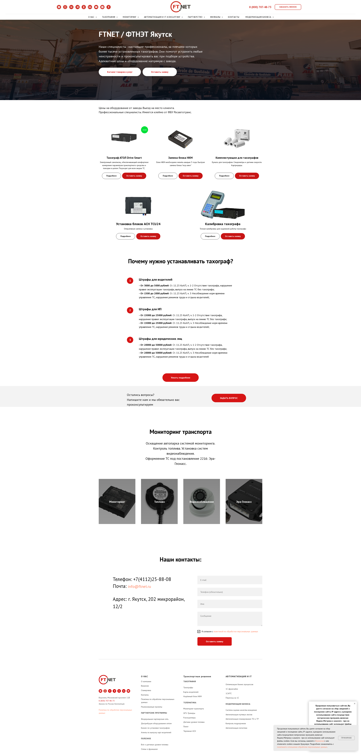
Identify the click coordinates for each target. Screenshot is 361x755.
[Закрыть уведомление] (354, 703)
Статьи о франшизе (149, 749)
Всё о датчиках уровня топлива (154, 744)
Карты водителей (190, 692)
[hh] (90, 8)
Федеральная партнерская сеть (154, 719)
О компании (146, 681)
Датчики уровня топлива (193, 722)
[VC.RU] (65, 8)
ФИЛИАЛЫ (215, 17)
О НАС (91, 17)
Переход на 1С (232, 698)
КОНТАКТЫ (233, 17)
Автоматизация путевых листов (239, 714)
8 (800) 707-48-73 (260, 7)
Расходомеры (189, 717)
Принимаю (319, 741)
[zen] (59, 8)
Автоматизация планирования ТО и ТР (242, 719)
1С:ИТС (229, 693)
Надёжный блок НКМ (192, 696)
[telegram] (77, 8)
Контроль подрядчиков (236, 723)
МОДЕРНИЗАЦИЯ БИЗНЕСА (259, 17)
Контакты (145, 695)
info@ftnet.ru (139, 586)
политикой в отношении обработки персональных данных (302, 747)
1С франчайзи (232, 689)
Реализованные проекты (151, 707)
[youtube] (96, 8)
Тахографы (188, 687)
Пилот (185, 726)
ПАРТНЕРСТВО (195, 17)
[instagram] (102, 8)
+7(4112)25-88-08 (152, 579)
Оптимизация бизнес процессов (239, 684)
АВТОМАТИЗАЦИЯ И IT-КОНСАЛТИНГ (162, 17)
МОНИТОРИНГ (130, 17)
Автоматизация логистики (236, 728)
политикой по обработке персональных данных (236, 631)
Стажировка (146, 690)
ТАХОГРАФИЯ (109, 17)
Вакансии (145, 686)
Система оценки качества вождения (241, 710)
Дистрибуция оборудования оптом (156, 723)
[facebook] (108, 8)
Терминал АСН (189, 731)
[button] (288, 7)
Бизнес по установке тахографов (155, 728)
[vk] (71, 8)
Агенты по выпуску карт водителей (156, 732)
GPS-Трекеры (189, 713)
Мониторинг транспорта (193, 708)
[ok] (84, 8)
